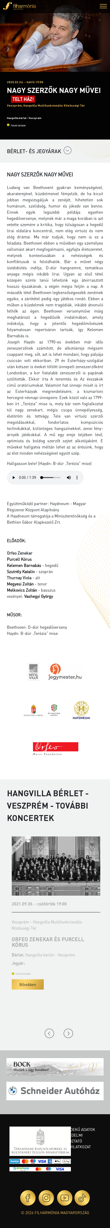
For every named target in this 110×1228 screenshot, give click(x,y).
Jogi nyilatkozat (74, 1146)
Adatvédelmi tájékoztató (70, 1138)
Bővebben (26, 984)
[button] (103, 7)
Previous (49, 1033)
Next (68, 1033)
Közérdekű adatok (76, 1129)
